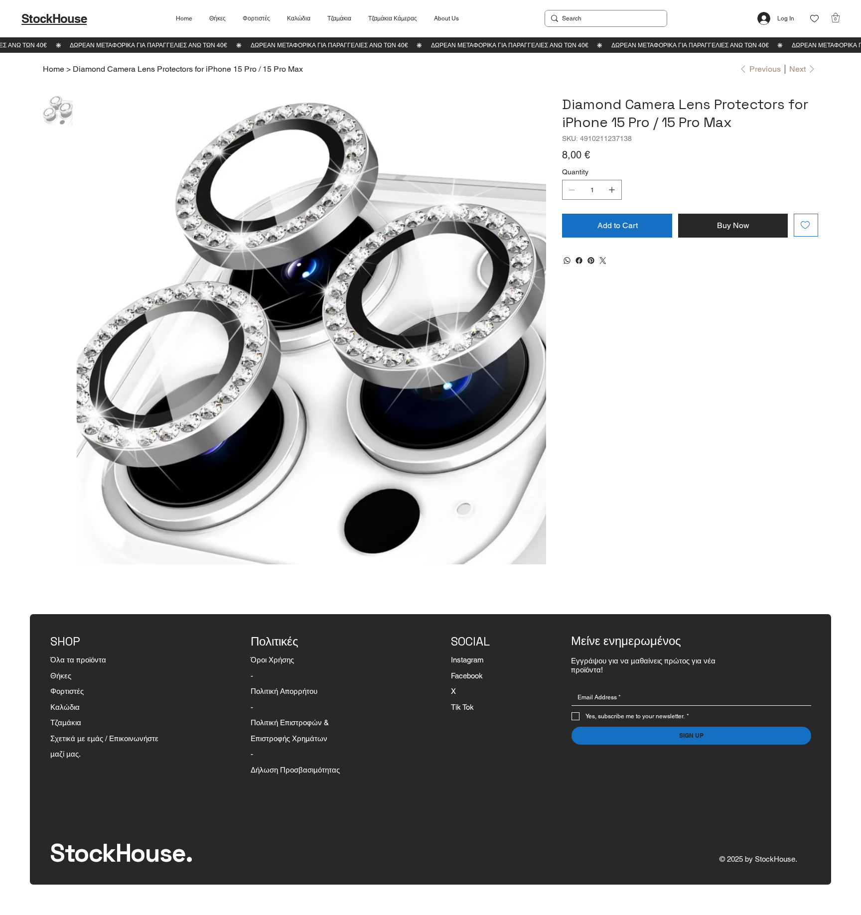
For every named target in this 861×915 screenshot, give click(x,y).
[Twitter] (603, 260)
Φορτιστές (67, 691)
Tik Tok (462, 707)
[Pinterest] (591, 260)
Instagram (467, 659)
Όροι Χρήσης (272, 659)
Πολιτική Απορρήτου (284, 691)
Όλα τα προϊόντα (78, 659)
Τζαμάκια (65, 722)
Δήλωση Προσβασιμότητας (295, 770)
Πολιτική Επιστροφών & (291, 722)
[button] (836, 17)
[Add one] (612, 190)
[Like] (814, 18)
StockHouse (54, 18)
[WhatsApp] (567, 260)
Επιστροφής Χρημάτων (289, 738)
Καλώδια (65, 707)
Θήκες (60, 675)
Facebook (467, 675)
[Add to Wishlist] (806, 225)
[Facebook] (579, 260)
